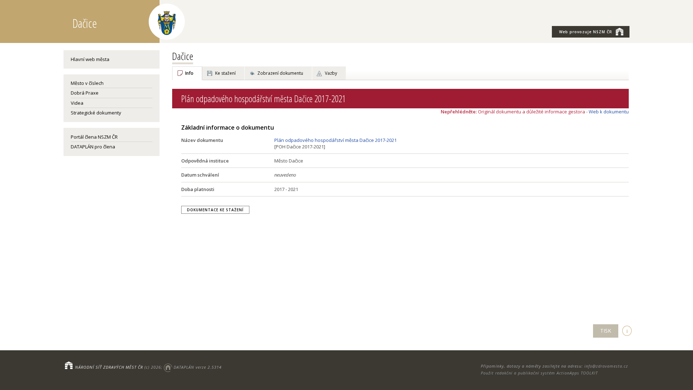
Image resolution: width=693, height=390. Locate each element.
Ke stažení (225, 73)
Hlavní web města (90, 59)
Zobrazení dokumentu (280, 73)
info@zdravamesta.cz (606, 366)
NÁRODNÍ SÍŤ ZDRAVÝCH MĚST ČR (109, 367)
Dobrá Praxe (85, 93)
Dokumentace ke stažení (215, 209)
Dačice (182, 56)
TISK (605, 330)
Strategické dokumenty (96, 112)
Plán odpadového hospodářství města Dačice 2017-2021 (335, 140)
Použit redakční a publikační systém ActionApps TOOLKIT (539, 373)
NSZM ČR (585, 31)
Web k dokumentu (609, 111)
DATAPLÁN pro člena (93, 146)
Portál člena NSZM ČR (94, 137)
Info (189, 73)
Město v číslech (87, 83)
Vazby (331, 73)
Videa (77, 103)
